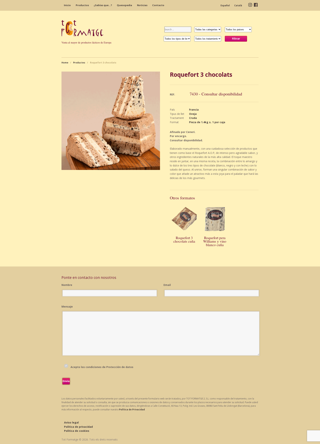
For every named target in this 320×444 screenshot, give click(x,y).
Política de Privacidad (132, 409)
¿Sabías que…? (103, 5)
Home (64, 62)
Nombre (66, 285)
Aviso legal (71, 422)
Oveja (193, 114)
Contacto (158, 5)
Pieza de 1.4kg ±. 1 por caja (207, 122)
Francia (194, 109)
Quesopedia (124, 5)
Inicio (67, 5)
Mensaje (67, 306)
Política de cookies (76, 431)
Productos (82, 5)
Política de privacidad (78, 426)
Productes (79, 62)
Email (167, 285)
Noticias (142, 5)
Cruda (193, 118)
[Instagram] (250, 4)
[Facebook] (256, 4)
